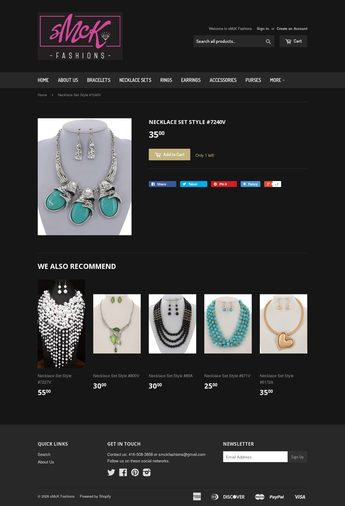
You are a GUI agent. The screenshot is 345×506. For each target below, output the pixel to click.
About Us (68, 80)
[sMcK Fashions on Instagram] (147, 474)
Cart (297, 41)
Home (43, 80)
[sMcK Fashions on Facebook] (123, 474)
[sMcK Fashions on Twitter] (111, 474)
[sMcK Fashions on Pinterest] (135, 474)
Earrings (191, 80)
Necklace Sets (135, 80)
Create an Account (292, 28)
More (276, 80)
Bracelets (98, 80)
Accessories (223, 80)
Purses (253, 80)
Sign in (263, 28)
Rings (166, 80)
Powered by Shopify (95, 496)
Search (44, 454)
